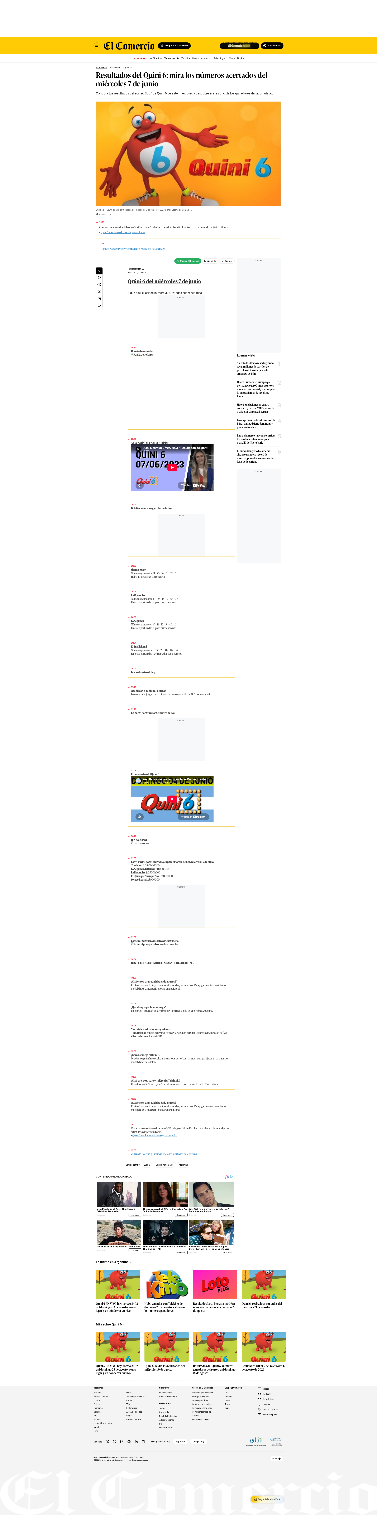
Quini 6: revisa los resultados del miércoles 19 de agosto (262, 1305)
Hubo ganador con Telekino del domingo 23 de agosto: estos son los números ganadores (164, 1307)
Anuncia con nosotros (202, 1404)
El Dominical (131, 1408)
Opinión (97, 1412)
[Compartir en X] (99, 291)
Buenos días (164, 1412)
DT (95, 1415)
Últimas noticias (101, 1396)
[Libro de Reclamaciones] (276, 1441)
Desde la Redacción (168, 1416)
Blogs (129, 1415)
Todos (162, 1408)
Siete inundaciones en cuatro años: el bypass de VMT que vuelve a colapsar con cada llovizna (256, 408)
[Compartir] (99, 270)
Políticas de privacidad (202, 1408)
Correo (228, 1400)
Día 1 (161, 1424)
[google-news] (143, 1441)
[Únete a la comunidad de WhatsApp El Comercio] (187, 261)
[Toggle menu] (97, 45)
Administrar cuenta (168, 1396)
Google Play (198, 1441)
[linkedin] (136, 1441)
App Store (180, 1441)
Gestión (228, 1396)
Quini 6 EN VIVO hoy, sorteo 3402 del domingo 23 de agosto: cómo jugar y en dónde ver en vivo (117, 1307)
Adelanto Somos (166, 1420)
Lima (96, 1431)
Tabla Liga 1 (220, 58)
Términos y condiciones (202, 1392)
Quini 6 (147, 1165)
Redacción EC (137, 269)
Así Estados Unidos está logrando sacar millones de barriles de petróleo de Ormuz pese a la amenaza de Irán (255, 368)
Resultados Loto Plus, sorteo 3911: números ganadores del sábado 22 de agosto (214, 1307)
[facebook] (107, 1441)
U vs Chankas (155, 58)
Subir (274, 1458)
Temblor (185, 58)
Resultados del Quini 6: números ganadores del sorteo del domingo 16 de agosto (214, 1369)
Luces (129, 1400)
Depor (227, 1408)
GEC (227, 1392)
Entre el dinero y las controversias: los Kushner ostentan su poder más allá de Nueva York (256, 439)
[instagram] (122, 1441)
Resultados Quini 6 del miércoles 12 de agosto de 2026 (263, 1367)
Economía (98, 1408)
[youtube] (129, 1441)
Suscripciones (165, 1392)
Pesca (195, 58)
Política (97, 1404)
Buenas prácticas (200, 1400)
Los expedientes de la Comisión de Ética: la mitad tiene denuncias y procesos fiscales (256, 423)
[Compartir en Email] (99, 298)
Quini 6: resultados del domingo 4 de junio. (123, 232)
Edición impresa (133, 1419)
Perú (128, 1392)
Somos (97, 1419)
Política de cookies (200, 1419)
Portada (97, 1392)
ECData (97, 1400)
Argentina (183, 1165)
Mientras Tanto (166, 1427)
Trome (228, 1404)
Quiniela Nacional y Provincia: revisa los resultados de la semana (133, 249)
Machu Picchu (236, 58)
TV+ (128, 1404)
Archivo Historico (134, 1412)
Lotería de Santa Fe (164, 1165)
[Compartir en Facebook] (99, 284)
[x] (114, 1441)
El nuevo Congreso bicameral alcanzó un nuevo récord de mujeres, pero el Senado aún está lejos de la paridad (255, 456)
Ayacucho (206, 58)
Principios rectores (200, 1396)
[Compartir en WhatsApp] (99, 277)
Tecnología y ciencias (135, 1396)
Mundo (97, 1427)
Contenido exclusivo (103, 1423)
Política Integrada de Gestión (201, 1414)
